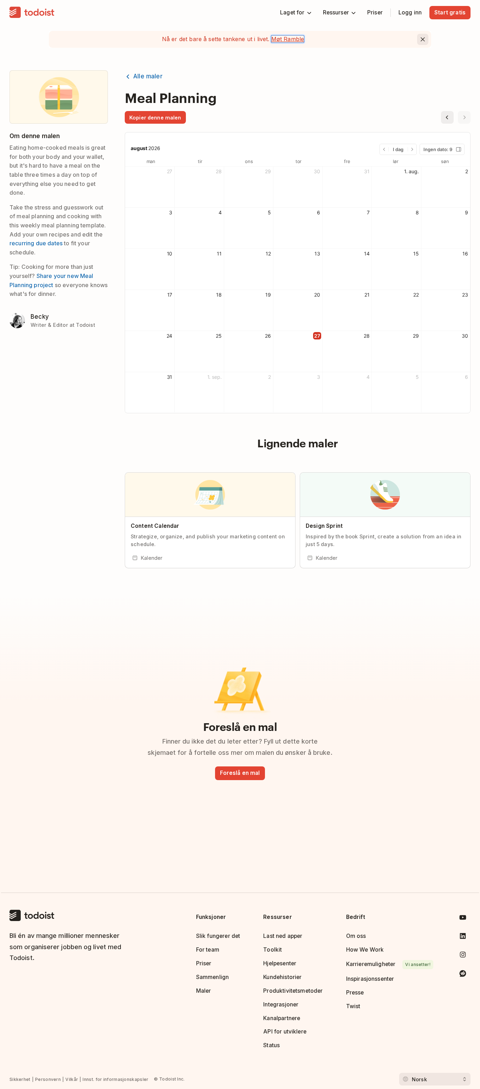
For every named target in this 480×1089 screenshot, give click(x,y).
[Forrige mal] (447, 117)
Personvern (48, 1079)
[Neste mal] (464, 117)
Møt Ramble (287, 39)
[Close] (422, 39)
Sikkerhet (20, 1079)
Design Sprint (324, 526)
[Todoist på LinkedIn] (463, 937)
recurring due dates (36, 243)
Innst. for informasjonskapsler (115, 1079)
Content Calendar (155, 526)
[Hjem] (31, 13)
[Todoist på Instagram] (463, 956)
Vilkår (71, 1079)
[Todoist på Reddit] (463, 975)
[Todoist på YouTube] (463, 919)
